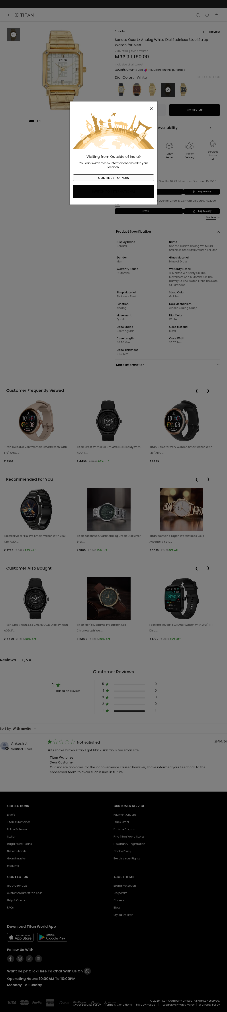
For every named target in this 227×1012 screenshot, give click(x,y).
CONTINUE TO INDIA (113, 178)
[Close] (113, 106)
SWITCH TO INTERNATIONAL (113, 191)
